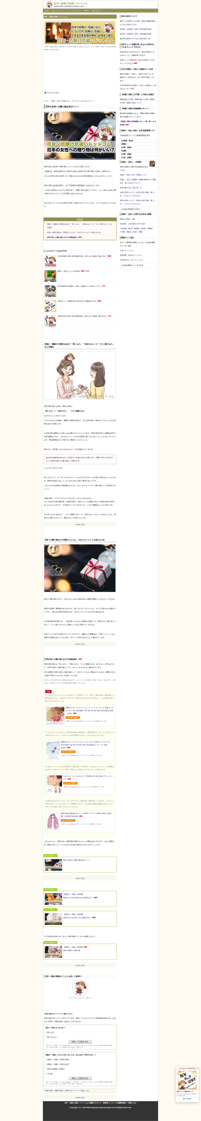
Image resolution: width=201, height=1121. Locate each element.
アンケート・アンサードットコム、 (84, 1045)
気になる (50, 1032)
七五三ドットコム (126, 250)
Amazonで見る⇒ (73, 717)
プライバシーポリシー (74, 11)
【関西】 (150, 228)
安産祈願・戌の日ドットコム (131, 255)
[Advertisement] (80, 71)
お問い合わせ (96, 11)
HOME (46, 11)
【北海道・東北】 (126, 228)
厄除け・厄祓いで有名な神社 (58, 1059)
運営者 (86, 11)
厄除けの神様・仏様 (127, 219)
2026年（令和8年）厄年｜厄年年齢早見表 (135, 29)
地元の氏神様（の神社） (56, 1069)
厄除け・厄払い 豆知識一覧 (60, 101)
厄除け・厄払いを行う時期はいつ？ (133, 175)
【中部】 (143, 228)
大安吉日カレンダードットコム (131, 260)
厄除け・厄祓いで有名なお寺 (58, 1064)
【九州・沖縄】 (137, 232)
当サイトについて (58, 11)
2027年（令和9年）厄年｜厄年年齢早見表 (135, 34)
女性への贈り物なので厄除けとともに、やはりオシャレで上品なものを (74, 232)
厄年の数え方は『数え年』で (131, 188)
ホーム (46, 101)
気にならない (52, 1037)
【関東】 (136, 228)
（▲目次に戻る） (80, 524)
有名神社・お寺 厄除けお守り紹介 (132, 224)
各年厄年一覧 (145, 39)
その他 (49, 1074)
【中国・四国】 (126, 232)
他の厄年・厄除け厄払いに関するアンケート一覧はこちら (68, 1090)
